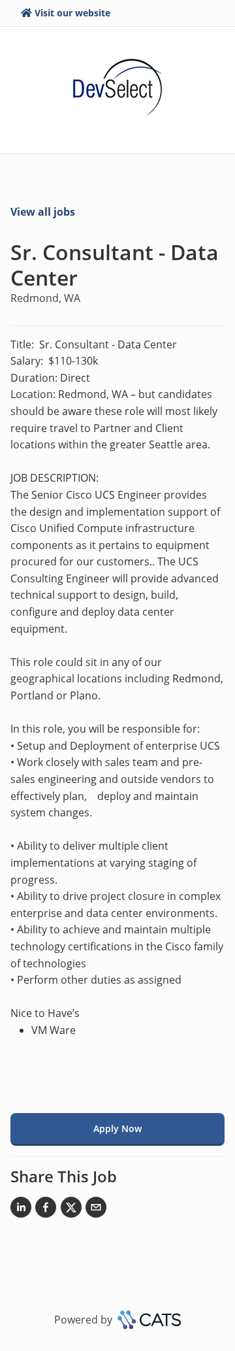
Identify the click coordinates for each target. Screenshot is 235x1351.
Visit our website (72, 13)
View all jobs (42, 212)
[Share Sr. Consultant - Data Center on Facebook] (45, 1210)
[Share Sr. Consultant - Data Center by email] (96, 1210)
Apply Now (117, 1128)
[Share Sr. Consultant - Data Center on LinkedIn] (20, 1210)
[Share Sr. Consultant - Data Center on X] (71, 1210)
